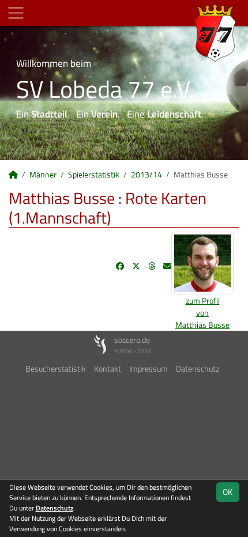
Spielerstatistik (93, 174)
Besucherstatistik (55, 368)
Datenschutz (197, 368)
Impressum (148, 368)
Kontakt (107, 368)
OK (227, 492)
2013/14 (146, 174)
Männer (43, 174)
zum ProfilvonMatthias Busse (202, 312)
